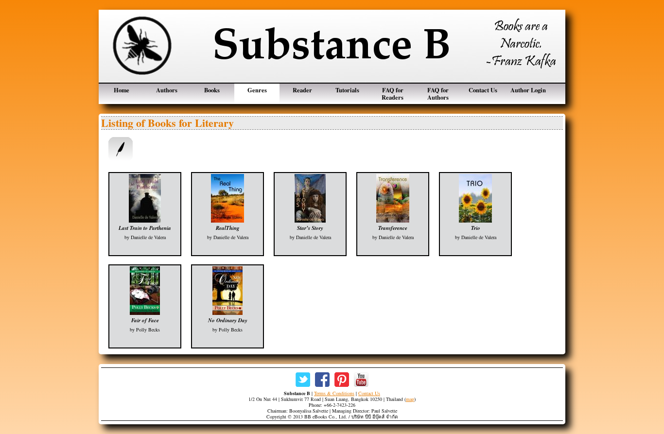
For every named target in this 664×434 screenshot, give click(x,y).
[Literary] (120, 149)
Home (121, 90)
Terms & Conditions (334, 393)
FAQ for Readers (392, 94)
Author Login (528, 90)
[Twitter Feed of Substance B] (303, 379)
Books (212, 90)
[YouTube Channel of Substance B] (361, 379)
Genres (257, 90)
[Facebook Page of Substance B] (322, 379)
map (410, 399)
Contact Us (483, 90)
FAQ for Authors (438, 94)
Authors (166, 90)
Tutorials (347, 90)
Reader (302, 90)
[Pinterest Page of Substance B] (341, 379)
